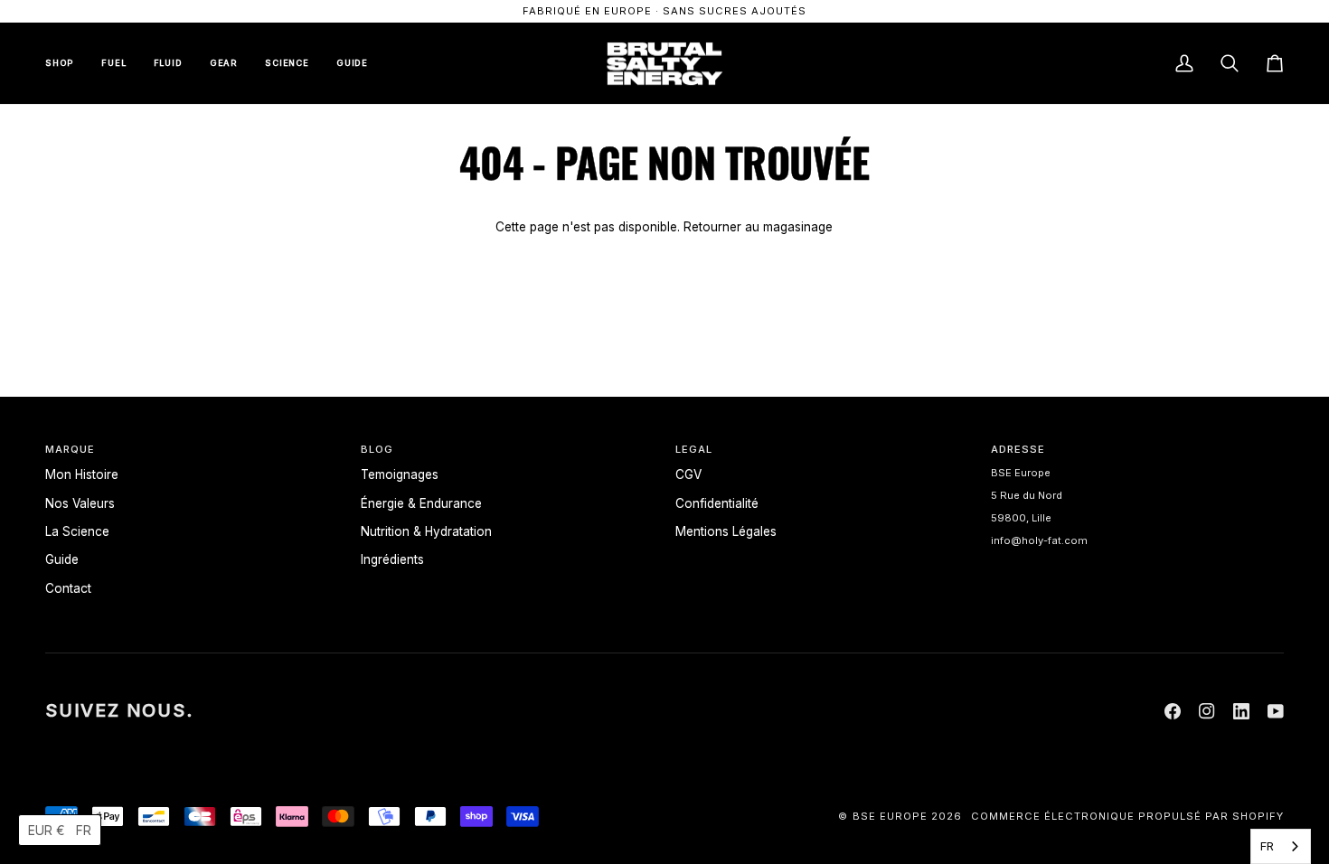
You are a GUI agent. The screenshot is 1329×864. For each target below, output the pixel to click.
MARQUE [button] (70, 449)
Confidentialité (717, 503)
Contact (68, 588)
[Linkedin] (1241, 711)
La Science (77, 531)
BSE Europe (890, 816)
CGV (688, 474)
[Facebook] (1172, 711)
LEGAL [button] (693, 449)
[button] (59, 830)
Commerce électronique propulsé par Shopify (1127, 816)
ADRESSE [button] (1018, 449)
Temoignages (399, 474)
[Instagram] (1207, 711)
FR (1267, 846)
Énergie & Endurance (421, 503)
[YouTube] (1276, 711)
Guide (62, 559)
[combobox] (1280, 846)
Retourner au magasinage (758, 227)
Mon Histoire (81, 474)
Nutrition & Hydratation (426, 531)
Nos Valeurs (80, 503)
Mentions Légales (726, 531)
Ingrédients (392, 559)
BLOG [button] (377, 449)
